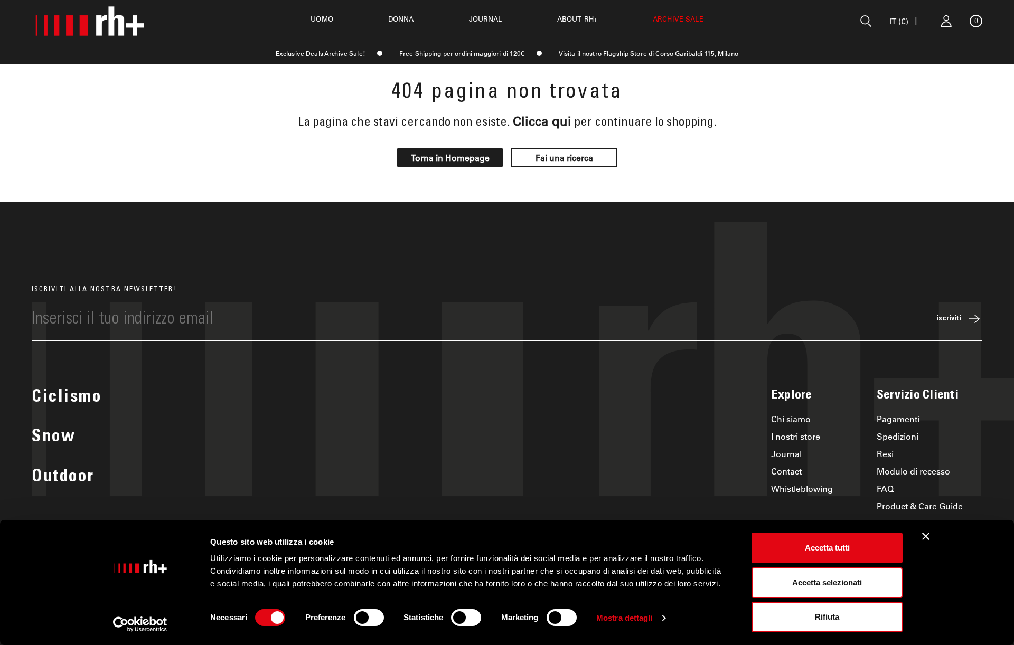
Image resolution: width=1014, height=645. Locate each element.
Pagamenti (898, 418)
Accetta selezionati (827, 582)
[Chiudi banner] (925, 536)
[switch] (369, 617)
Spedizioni (897, 436)
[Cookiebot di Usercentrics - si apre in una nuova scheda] (140, 624)
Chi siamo (791, 418)
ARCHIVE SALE (678, 18)
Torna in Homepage (450, 157)
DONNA (401, 18)
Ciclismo (66, 398)
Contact (786, 471)
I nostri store (795, 436)
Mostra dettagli (624, 617)
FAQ (885, 488)
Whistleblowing (802, 488)
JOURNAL (485, 18)
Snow (54, 437)
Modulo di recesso (913, 471)
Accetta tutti (827, 547)
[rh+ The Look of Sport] (90, 21)
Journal (786, 453)
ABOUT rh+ (577, 18)
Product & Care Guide (920, 505)
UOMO (322, 18)
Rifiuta (827, 616)
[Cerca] (866, 21)
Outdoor (63, 477)
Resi (885, 453)
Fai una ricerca (564, 157)
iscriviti (948, 318)
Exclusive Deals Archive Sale (319, 53)
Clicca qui (542, 120)
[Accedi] (946, 21)
